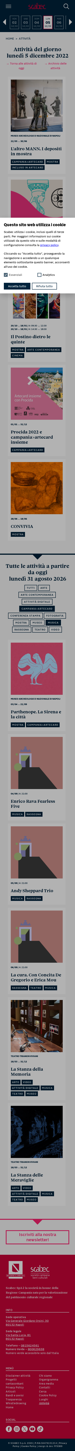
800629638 (36, 1349)
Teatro (40, 629)
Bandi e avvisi (15, 1395)
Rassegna (21, 629)
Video (55, 629)
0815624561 (30, 1345)
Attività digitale (37, 601)
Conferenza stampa (25, 615)
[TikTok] (40, 1429)
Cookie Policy (48, 1395)
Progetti (11, 1379)
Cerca (43, 1391)
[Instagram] (17, 1429)
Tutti (31, 588)
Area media (46, 1383)
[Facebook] (9, 1429)
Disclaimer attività (18, 1375)
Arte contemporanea (37, 594)
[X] (25, 1429)
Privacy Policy (15, 1387)
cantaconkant (14, 1383)
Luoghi (43, 1399)
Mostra (21, 622)
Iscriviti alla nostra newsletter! (37, 1237)
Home (10, 38)
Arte (44, 588)
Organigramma (48, 1379)
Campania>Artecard (37, 608)
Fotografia (55, 615)
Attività (25, 38)
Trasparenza (14, 1399)
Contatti (44, 1387)
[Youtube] (32, 1429)
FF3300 (58, 1446)
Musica (53, 622)
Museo (37, 622)
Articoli (11, 1391)
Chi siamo (45, 1375)
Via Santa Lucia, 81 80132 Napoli (18, 1337)
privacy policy (49, 245)
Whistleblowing (16, 1403)
